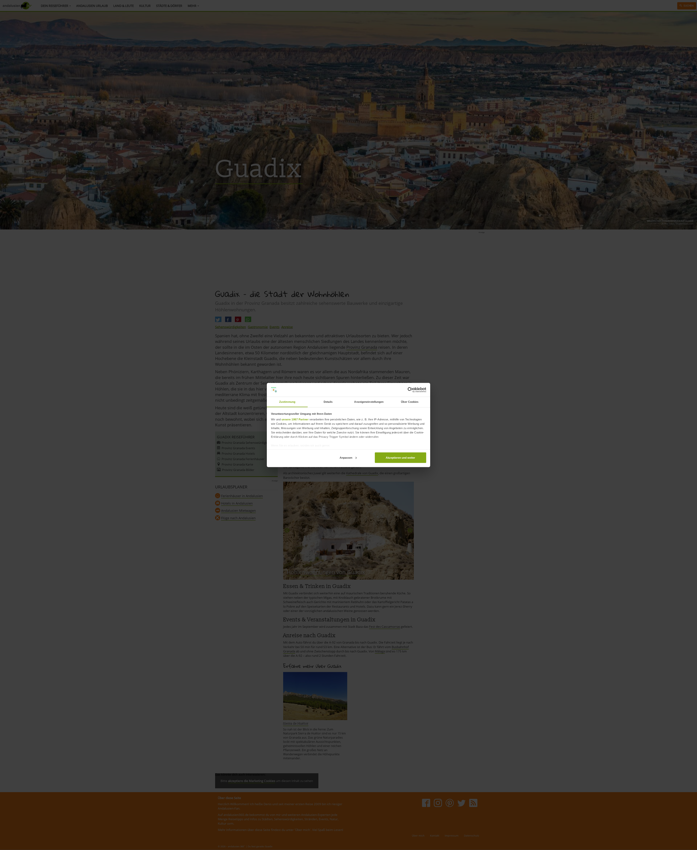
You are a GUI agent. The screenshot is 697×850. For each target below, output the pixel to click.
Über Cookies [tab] (409, 401)
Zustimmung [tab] (287, 401)
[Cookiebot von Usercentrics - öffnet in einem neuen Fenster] (410, 390)
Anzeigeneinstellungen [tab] (369, 401)
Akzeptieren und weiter (400, 457)
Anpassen (346, 457)
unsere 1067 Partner (295, 419)
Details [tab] (328, 401)
